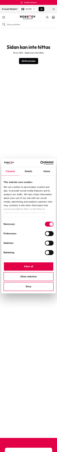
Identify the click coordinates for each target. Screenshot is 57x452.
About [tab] (46, 171)
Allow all (28, 266)
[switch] (49, 233)
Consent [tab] (10, 171)
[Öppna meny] (3, 17)
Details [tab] (28, 171)
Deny (28, 286)
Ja (41, 9)
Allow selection (28, 276)
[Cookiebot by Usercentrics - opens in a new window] (41, 163)
